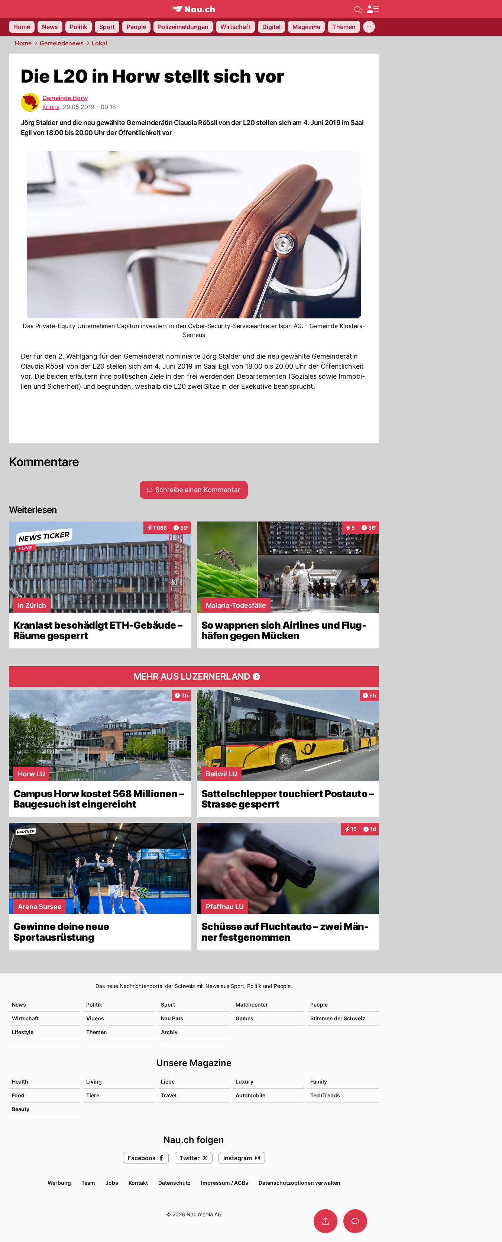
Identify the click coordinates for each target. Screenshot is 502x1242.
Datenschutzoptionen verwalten (299, 1183)
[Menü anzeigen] (372, 9)
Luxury (244, 1081)
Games (244, 1018)
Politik (94, 1004)
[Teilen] (325, 1221)
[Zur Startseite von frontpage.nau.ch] (194, 9)
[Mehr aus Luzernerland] (194, 676)
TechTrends (325, 1095)
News (19, 1004)
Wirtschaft (25, 1018)
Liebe (168, 1081)
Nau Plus (172, 1018)
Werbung (59, 1183)
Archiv (169, 1032)
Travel (168, 1095)
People (319, 1004)
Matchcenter (252, 1004)
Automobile (250, 1095)
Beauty (20, 1109)
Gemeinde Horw (65, 98)
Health (20, 1081)
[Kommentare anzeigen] (355, 1221)
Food (18, 1095)
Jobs (112, 1183)
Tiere (92, 1095)
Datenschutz (174, 1183)
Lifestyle (22, 1032)
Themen (96, 1032)
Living (94, 1081)
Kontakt (138, 1183)
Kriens (50, 106)
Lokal (99, 43)
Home (23, 43)
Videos (95, 1018)
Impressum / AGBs (224, 1183)
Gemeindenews (62, 43)
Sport (168, 1004)
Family (318, 1081)
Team (88, 1183)
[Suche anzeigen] (358, 8)
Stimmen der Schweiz (337, 1018)
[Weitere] (369, 27)
